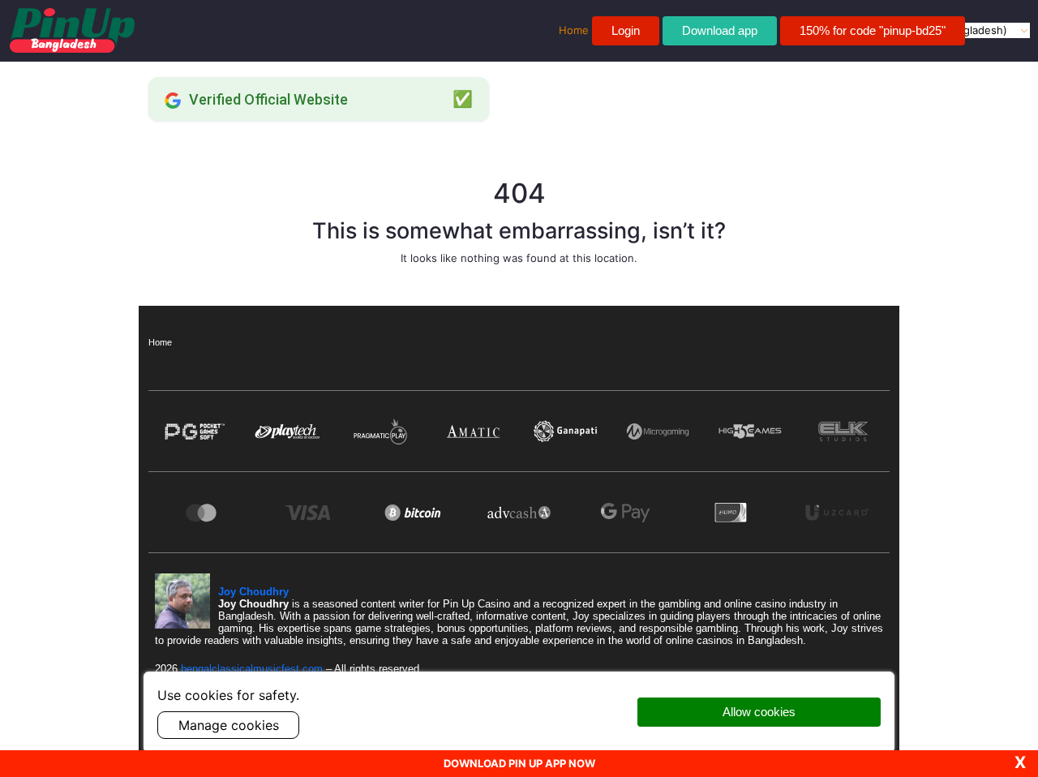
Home (160, 342)
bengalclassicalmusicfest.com (253, 669)
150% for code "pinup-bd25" (873, 30)
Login (625, 30)
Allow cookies (759, 712)
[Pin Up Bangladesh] (72, 30)
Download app (719, 30)
